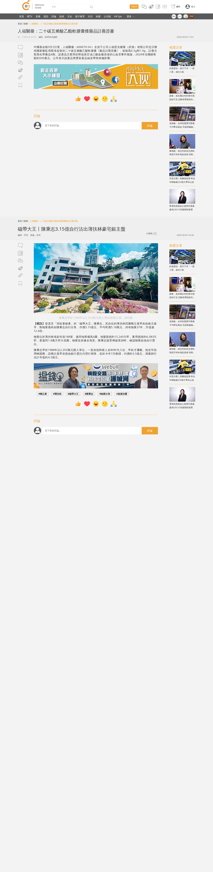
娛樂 (98, 16)
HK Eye (118, 16)
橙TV (29, 16)
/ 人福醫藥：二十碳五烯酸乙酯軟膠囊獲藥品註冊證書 (53, 23)
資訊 (46, 16)
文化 (69, 16)
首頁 (21, 16)
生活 (90, 16)
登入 (193, 6)
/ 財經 (25, 23)
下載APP (134, 6)
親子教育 (80, 16)
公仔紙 (107, 16)
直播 (38, 16)
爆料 (178, 6)
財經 (61, 16)
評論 (54, 16)
